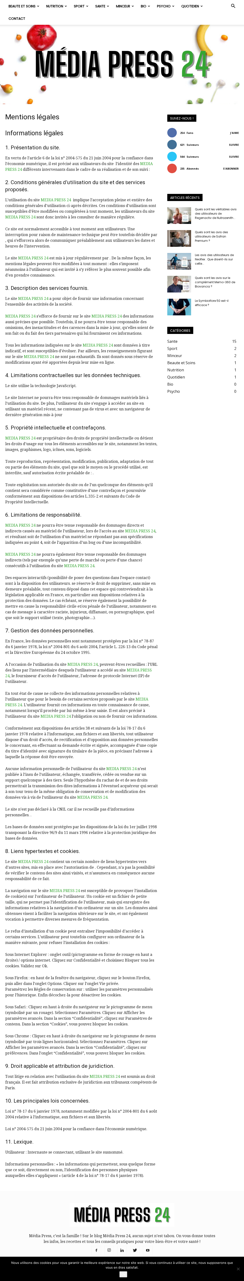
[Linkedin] (122, 1250)
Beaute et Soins (22, 6)
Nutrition (54, 6)
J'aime (234, 133)
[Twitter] (135, 1250)
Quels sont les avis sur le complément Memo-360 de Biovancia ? (215, 282)
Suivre (234, 144)
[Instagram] (109, 1250)
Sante (100, 6)
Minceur (123, 6)
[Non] (238, 1268)
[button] (233, 6)
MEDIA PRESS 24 (56, 200)
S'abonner (231, 168)
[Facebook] (96, 1250)
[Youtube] (147, 1250)
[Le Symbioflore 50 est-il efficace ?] (179, 307)
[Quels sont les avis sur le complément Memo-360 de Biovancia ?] (179, 284)
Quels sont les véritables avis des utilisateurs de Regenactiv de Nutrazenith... (216, 213)
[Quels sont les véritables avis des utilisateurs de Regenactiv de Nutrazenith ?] (179, 215)
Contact (17, 18)
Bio (143, 6)
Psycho (164, 6)
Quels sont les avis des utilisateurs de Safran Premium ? (211, 236)
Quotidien (190, 6)
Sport (79, 6)
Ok (123, 1274)
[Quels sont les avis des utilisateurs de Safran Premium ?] (179, 238)
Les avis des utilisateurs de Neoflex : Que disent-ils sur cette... (214, 259)
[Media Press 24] (122, 64)
